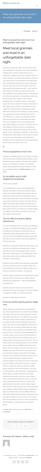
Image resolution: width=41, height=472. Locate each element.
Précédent (27, 31)
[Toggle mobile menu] (37, 6)
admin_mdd (8, 409)
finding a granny (25, 169)
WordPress (29, 457)
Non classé (28, 409)
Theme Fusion (31, 455)
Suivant (34, 31)
